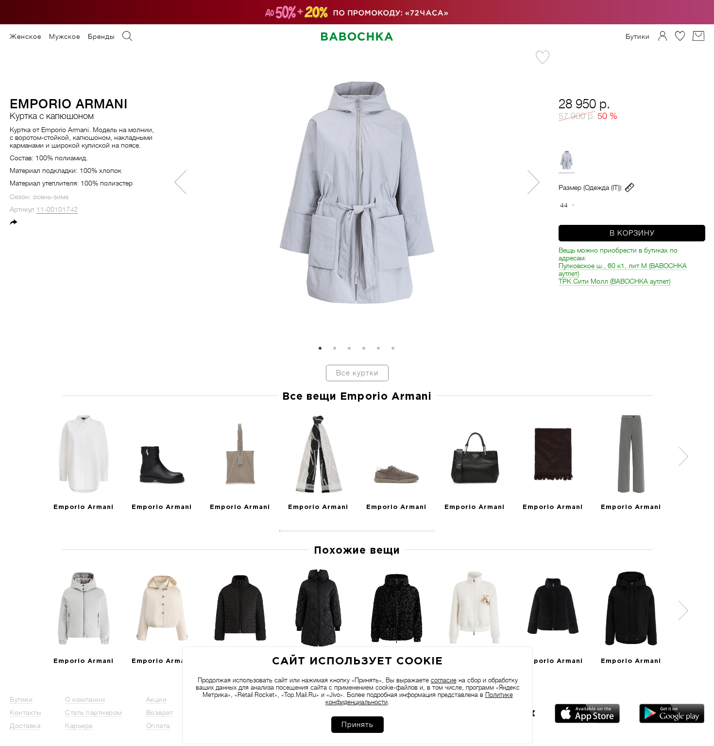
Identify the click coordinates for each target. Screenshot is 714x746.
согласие (444, 680)
